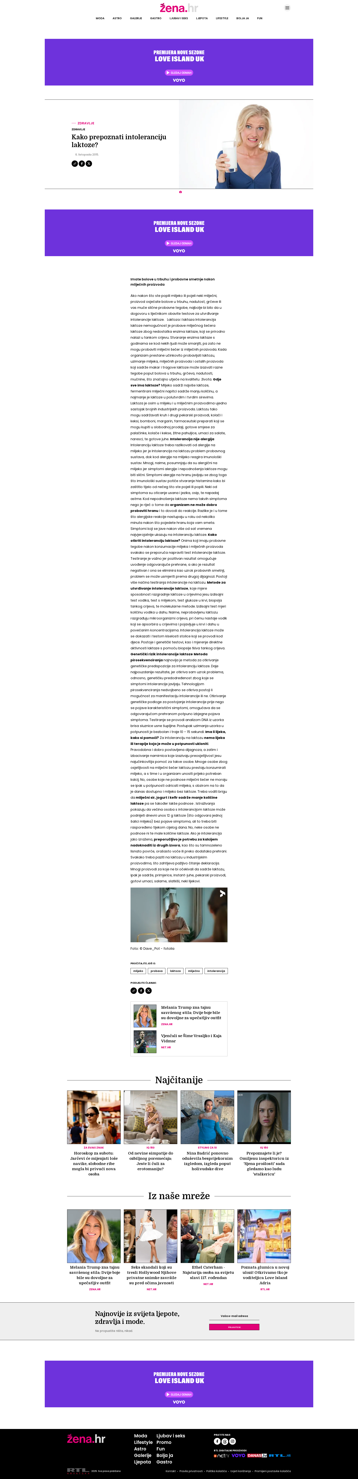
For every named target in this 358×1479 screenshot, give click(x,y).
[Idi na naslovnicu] (179, 11)
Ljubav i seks (179, 18)
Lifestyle (222, 18)
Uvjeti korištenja (240, 1471)
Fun (259, 18)
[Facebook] (82, 166)
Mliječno (194, 971)
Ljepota (202, 18)
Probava (157, 971)
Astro (117, 18)
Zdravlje (86, 123)
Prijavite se (234, 1327)
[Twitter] (89, 166)
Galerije (136, 18)
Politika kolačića (216, 1471)
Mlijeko (138, 971)
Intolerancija (216, 971)
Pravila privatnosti (191, 1471)
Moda (100, 18)
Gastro (155, 18)
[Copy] (75, 166)
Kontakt (171, 1471)
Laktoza (175, 971)
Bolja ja (242, 18)
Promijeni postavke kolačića (273, 1471)
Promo (163, 1442)
